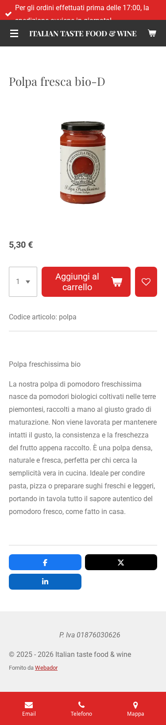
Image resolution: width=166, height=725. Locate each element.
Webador (46, 667)
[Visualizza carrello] (152, 33)
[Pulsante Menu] (14, 33)
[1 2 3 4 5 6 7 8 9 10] (23, 282)
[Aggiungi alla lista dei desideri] (146, 282)
